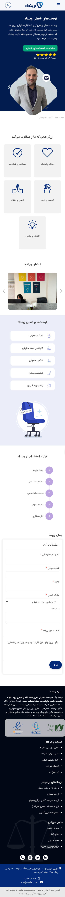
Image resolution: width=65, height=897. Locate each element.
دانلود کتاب (54, 834)
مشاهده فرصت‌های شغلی (40, 48)
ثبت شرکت (54, 772)
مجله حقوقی (53, 840)
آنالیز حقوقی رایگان (50, 760)
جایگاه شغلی (52, 595)
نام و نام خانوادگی (49, 554)
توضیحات (54, 608)
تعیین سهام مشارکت (50, 754)
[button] (4, 291)
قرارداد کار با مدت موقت (48, 788)
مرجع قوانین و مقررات (49, 846)
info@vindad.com (29, 882)
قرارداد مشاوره (53, 794)
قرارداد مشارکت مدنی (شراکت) (45, 806)
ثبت (55, 665)
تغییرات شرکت (52, 766)
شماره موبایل (52, 568)
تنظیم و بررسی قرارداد (49, 747)
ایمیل (56, 581)
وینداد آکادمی (53, 828)
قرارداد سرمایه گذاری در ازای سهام (44, 800)
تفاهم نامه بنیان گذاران (49, 812)
